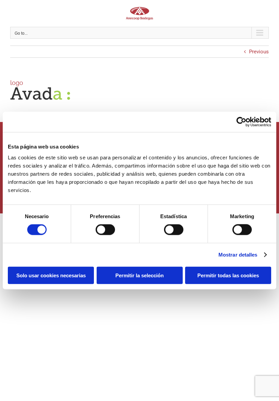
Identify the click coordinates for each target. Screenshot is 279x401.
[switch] (105, 229)
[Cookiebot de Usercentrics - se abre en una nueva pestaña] (241, 122)
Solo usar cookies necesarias (51, 275)
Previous (259, 52)
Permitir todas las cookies (228, 275)
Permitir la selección (139, 275)
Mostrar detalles (238, 255)
